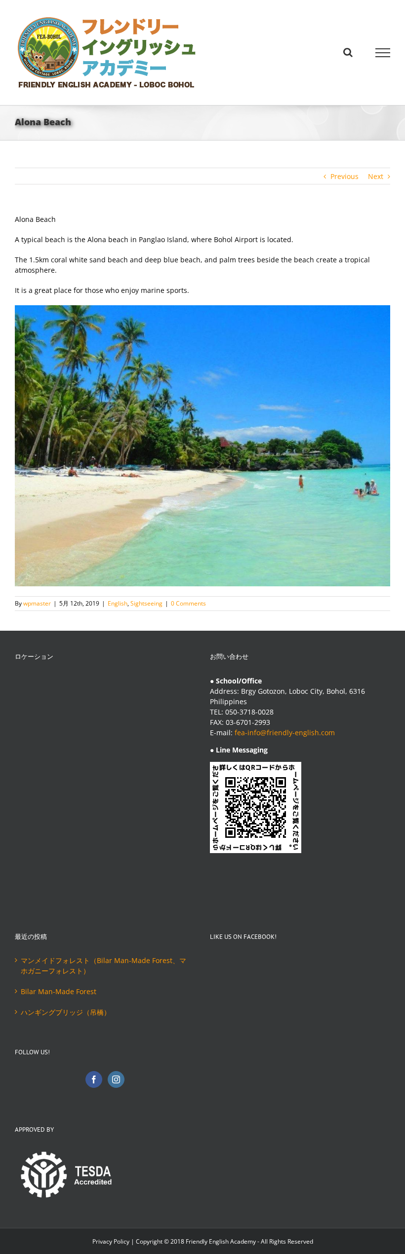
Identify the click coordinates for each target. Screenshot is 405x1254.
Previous (344, 176)
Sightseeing (146, 603)
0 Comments (188, 603)
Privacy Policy (110, 1241)
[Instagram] (116, 1079)
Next (375, 176)
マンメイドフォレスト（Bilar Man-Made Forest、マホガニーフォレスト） (103, 965)
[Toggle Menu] (383, 52)
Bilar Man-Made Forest (58, 991)
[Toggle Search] (348, 52)
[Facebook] (93, 1079)
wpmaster (37, 603)
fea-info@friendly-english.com (285, 732)
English (117, 603)
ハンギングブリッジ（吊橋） (66, 1012)
